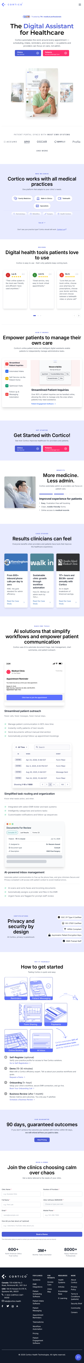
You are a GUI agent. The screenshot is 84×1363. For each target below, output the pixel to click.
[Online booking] (16, 1040)
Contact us (61, 229)
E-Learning (62, 1298)
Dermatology (20, 214)
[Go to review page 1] (34, 315)
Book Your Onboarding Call (21, 1088)
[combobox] (62, 1204)
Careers (74, 1312)
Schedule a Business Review (21, 1099)
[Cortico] (12, 4)
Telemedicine (38, 1322)
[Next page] (78, 315)
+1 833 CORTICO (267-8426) (14, 1296)
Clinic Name (6, 1189)
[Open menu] (79, 4)
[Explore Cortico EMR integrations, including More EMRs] (42, 151)
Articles (61, 1287)
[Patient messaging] (41, 988)
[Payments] (55, 1014)
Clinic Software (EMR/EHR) (53, 1200)
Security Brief (76, 1303)
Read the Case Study (13, 602)
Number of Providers (51, 1189)
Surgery (50, 214)
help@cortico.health (12, 1301)
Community (75, 1308)
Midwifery (36, 214)
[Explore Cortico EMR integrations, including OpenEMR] (59, 142)
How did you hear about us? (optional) (15, 1221)
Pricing (35, 1333)
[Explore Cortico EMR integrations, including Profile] (76, 142)
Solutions (36, 1280)
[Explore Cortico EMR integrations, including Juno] (27, 142)
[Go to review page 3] (41, 315)
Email (4, 1210)
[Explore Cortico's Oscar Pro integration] (42, 142)
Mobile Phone (48, 1210)
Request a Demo (16, 1077)
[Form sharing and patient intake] (30, 1014)
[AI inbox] (41, 1040)
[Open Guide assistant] (78, 1357)
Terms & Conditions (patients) (75, 1296)
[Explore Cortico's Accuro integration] (10, 142)
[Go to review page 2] (38, 315)
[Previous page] (74, 315)
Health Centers (65, 214)
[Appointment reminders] (15, 988)
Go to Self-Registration (19, 1063)
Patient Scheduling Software (37, 1294)
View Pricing (42, 1140)
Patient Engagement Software (42, 404)
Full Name (6, 1200)
